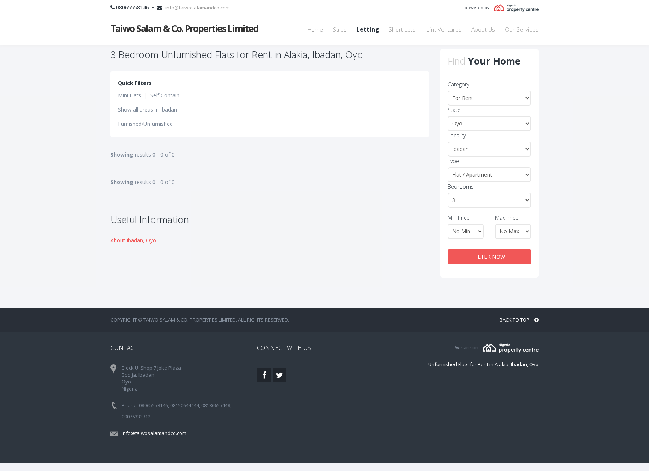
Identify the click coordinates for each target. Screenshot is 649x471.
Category (458, 84)
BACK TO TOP (515, 319)
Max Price (506, 217)
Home (315, 29)
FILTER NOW (489, 256)
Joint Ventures (443, 29)
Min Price (458, 217)
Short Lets (402, 29)
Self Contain (165, 95)
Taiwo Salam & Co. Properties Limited (184, 28)
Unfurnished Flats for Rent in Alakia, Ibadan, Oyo (483, 364)
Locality (457, 135)
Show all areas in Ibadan (147, 109)
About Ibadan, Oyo (133, 240)
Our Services (522, 29)
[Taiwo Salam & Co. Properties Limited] (511, 347)
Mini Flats (129, 95)
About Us (483, 29)
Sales (340, 29)
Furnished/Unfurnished (145, 123)
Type (453, 161)
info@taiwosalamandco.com (197, 7)
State (454, 109)
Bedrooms (461, 186)
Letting (367, 29)
